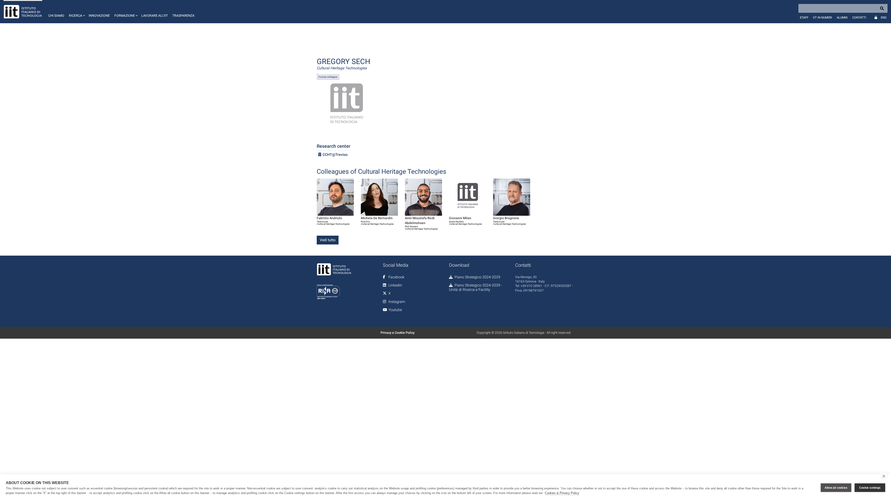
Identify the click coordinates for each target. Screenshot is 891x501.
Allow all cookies (836, 487)
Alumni (842, 17)
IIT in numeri (822, 17)
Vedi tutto (328, 240)
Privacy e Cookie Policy (398, 332)
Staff (804, 17)
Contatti (859, 17)
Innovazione (99, 15)
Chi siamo (56, 15)
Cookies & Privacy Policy (562, 493)
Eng (884, 17)
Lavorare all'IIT (154, 15)
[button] (76, 11)
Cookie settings (870, 487)
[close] (884, 476)
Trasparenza (183, 15)
